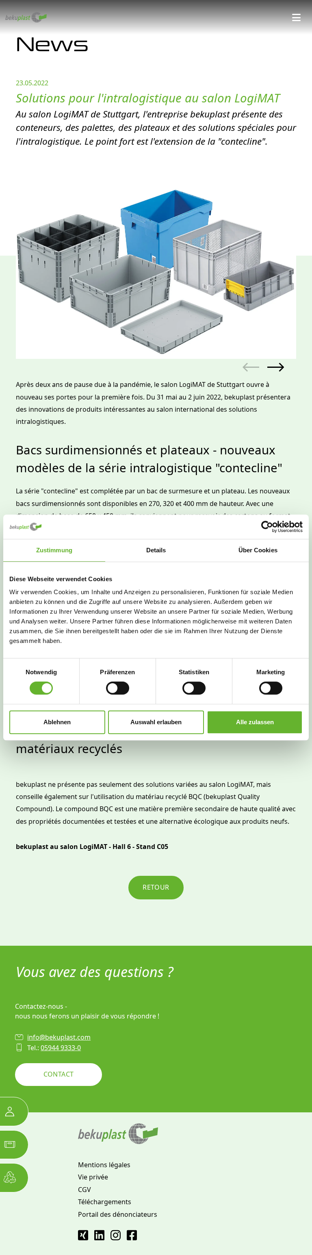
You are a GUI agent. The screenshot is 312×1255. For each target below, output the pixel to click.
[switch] (117, 688)
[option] (156, 267)
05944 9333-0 (61, 1047)
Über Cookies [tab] (257, 550)
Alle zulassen (255, 722)
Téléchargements (104, 1201)
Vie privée (93, 1176)
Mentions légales (104, 1164)
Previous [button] (251, 367)
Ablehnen (57, 722)
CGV (84, 1189)
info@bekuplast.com (59, 1037)
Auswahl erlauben (156, 722)
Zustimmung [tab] (54, 550)
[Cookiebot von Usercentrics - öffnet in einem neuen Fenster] (267, 527)
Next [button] (275, 367)
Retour (156, 887)
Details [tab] (156, 550)
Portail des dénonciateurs (117, 1214)
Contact (58, 1074)
